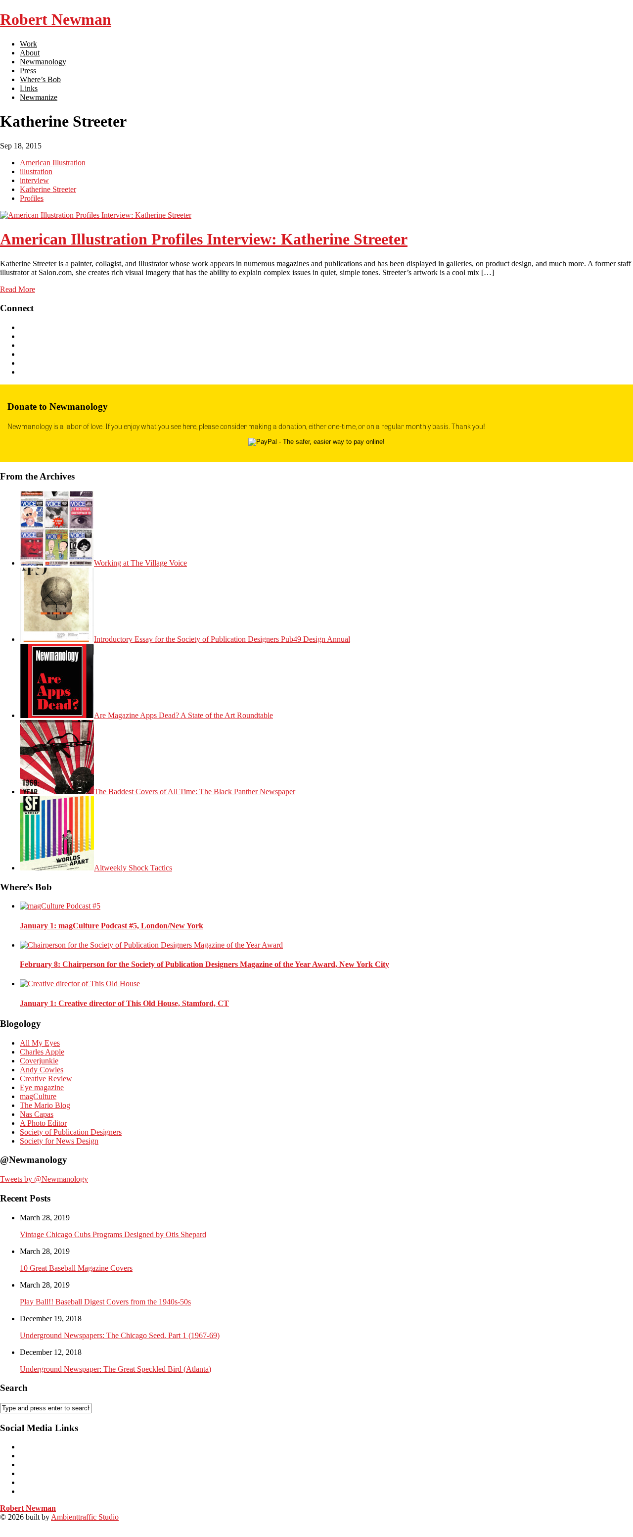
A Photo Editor (43, 1123)
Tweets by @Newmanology (44, 1179)
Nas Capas (36, 1114)
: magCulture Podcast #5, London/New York (111, 925)
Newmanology (43, 61)
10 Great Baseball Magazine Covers (76, 1268)
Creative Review (46, 1078)
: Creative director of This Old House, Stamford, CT (124, 1003)
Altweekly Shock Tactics (133, 868)
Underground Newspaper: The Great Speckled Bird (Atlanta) (115, 1369)
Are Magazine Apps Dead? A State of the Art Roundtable (183, 715)
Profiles (32, 198)
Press (28, 70)
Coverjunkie (39, 1061)
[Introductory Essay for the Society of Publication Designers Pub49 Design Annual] (57, 639)
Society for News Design (59, 1141)
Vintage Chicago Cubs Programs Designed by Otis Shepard (113, 1234)
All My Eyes (40, 1043)
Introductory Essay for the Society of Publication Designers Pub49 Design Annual (222, 639)
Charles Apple (42, 1052)
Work (28, 44)
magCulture (38, 1096)
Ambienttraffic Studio (85, 1517)
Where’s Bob (40, 79)
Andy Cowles (41, 1069)
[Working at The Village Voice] (57, 563)
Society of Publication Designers (71, 1132)
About (30, 52)
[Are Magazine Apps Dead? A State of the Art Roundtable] (57, 715)
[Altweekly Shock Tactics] (57, 868)
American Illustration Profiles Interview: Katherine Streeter (203, 239)
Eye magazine (42, 1087)
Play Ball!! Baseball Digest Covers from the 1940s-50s (105, 1301)
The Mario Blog (45, 1105)
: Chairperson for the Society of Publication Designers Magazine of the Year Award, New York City (204, 964)
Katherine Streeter (48, 189)
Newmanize (38, 97)
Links (29, 88)
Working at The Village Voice (140, 563)
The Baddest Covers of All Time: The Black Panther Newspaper (194, 791)
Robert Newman (55, 19)
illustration (36, 171)
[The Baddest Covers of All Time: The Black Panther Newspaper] (57, 791)
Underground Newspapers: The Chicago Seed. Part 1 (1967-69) (120, 1335)
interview (34, 180)
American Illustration (53, 162)
